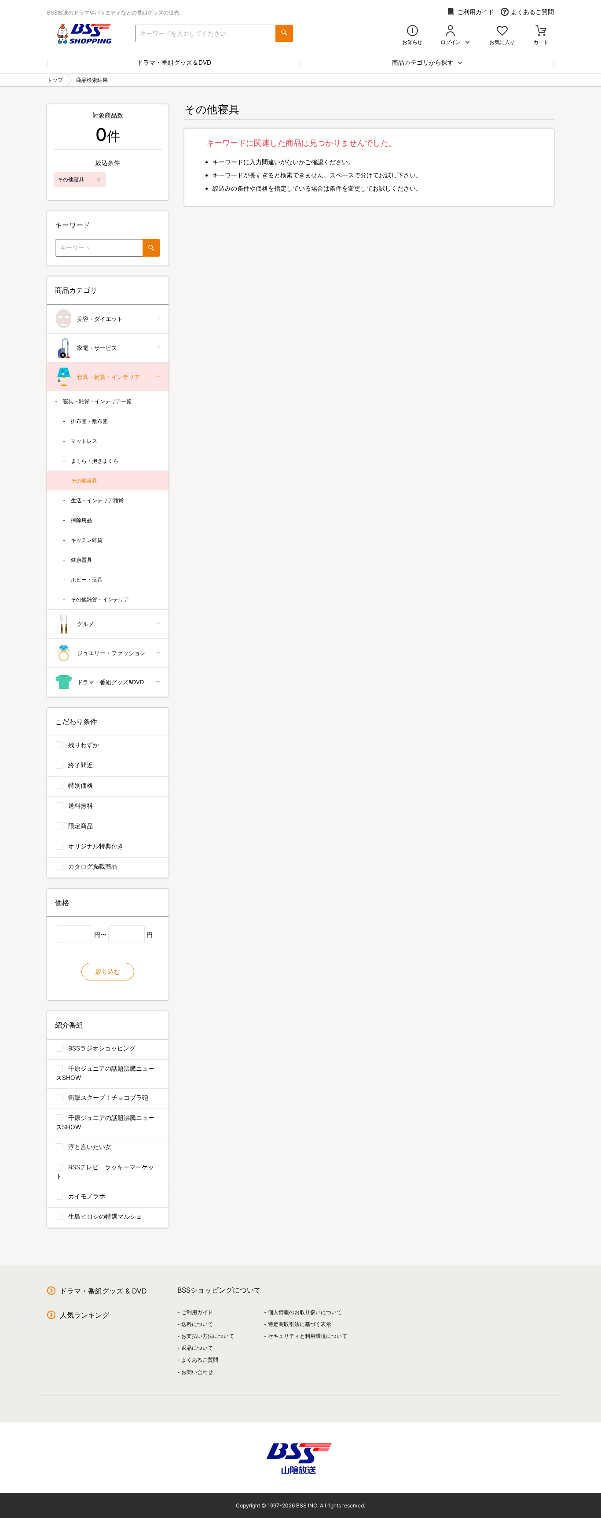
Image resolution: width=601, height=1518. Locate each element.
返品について (197, 1348)
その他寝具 (84, 480)
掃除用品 (81, 520)
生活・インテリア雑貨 (97, 500)
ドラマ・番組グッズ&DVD (110, 681)
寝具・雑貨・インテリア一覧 (97, 401)
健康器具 (81, 559)
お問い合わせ (197, 1372)
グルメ (85, 623)
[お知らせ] (412, 31)
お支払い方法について (207, 1336)
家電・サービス (97, 347)
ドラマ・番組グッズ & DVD (103, 1290)
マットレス (84, 441)
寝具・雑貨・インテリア (108, 376)
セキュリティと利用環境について (307, 1336)
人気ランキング (84, 1315)
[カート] (540, 31)
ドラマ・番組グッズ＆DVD (174, 62)
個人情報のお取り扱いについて (305, 1312)
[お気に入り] (502, 31)
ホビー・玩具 (87, 579)
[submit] (284, 33)
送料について (197, 1324)
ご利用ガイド (475, 11)
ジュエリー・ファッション (111, 652)
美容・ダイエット (100, 318)
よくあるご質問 (532, 11)
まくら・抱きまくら (94, 460)
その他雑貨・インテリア (100, 599)
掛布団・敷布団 (89, 421)
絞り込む (107, 971)
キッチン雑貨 (87, 540)
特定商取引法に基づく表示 (299, 1324)
